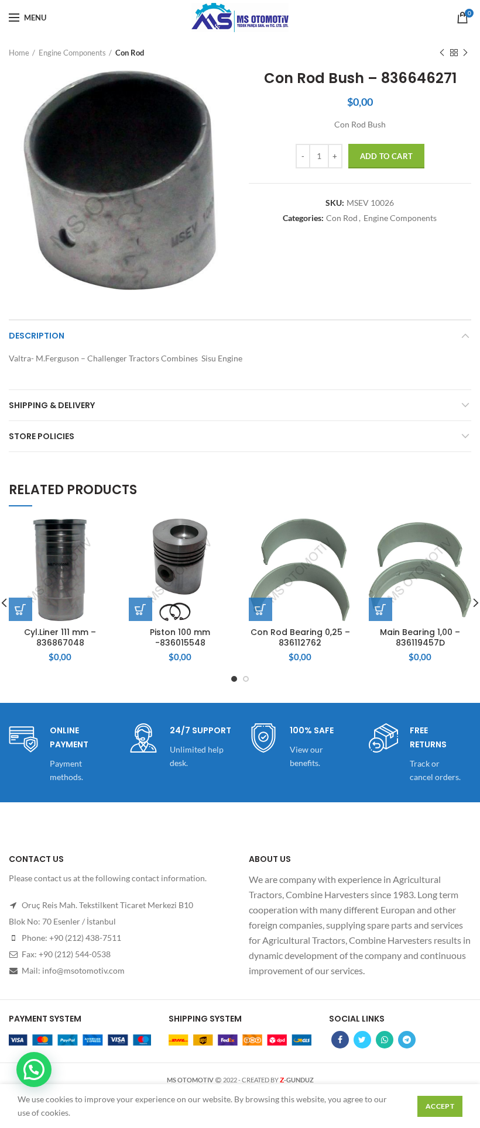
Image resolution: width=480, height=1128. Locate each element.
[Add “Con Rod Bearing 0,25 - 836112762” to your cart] (260, 609)
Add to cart (386, 156)
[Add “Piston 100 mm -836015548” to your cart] (140, 609)
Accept (440, 1106)
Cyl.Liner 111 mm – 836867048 (60, 637)
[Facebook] (340, 1039)
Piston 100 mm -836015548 (180, 637)
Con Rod (129, 52)
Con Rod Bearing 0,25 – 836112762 (300, 637)
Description (36, 335)
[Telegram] (407, 1039)
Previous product (442, 52)
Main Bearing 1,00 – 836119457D (420, 637)
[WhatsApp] (384, 1039)
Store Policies (41, 436)
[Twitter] (362, 1039)
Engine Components (72, 52)
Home (19, 52)
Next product (465, 52)
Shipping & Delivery (52, 405)
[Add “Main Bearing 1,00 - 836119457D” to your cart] (380, 609)
